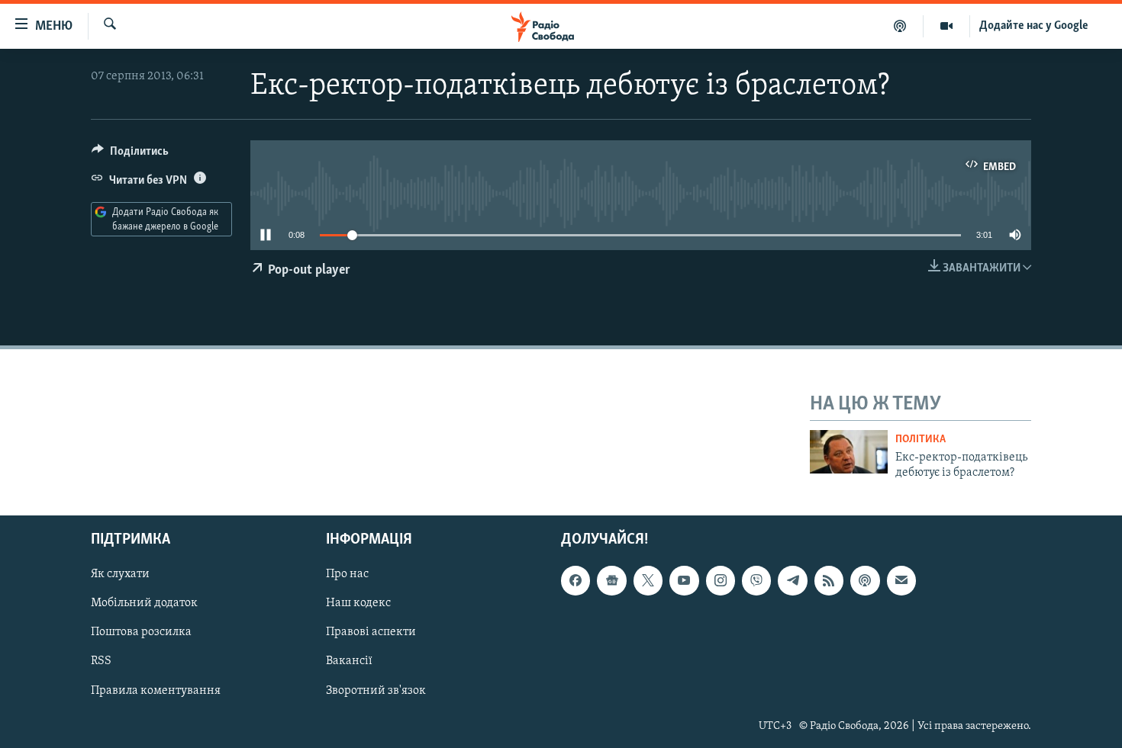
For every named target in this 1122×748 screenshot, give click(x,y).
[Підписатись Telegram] (792, 581)
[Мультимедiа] (947, 26)
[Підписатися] (901, 581)
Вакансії (349, 662)
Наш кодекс (358, 604)
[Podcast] (864, 581)
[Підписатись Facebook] (575, 581)
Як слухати (120, 575)
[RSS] (828, 581)
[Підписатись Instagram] (720, 581)
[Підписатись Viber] (756, 581)
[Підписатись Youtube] (683, 581)
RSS (101, 662)
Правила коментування (156, 691)
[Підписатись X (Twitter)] (648, 581)
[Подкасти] (900, 26)
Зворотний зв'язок (376, 691)
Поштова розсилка (141, 633)
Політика (920, 439)
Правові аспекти (371, 633)
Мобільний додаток (144, 604)
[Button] (130, 154)
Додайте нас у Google (1033, 26)
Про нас (347, 575)
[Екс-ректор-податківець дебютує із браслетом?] (849, 452)
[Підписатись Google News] (611, 581)
